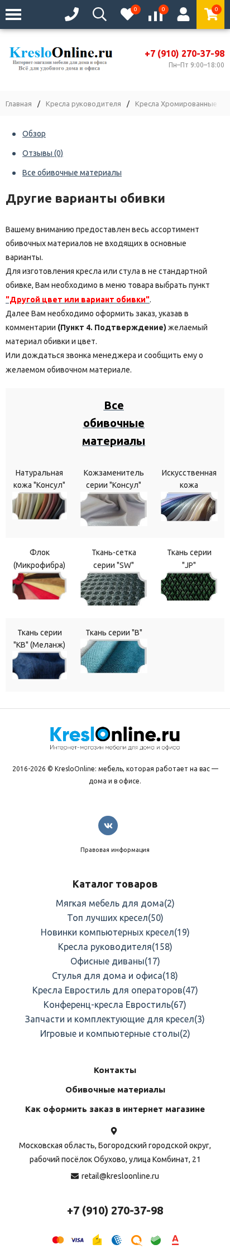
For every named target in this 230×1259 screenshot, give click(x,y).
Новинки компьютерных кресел (115, 932)
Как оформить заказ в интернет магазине (115, 1109)
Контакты (115, 1070)
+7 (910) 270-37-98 (184, 53)
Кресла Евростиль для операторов (115, 990)
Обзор (34, 133)
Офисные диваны (115, 961)
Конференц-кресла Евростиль (115, 1005)
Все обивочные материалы (72, 172)
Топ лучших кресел (115, 918)
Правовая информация (115, 849)
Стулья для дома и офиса (115, 976)
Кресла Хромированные (176, 103)
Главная (19, 103)
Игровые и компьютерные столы (115, 1033)
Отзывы (42, 153)
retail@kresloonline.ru (120, 1176)
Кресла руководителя (83, 103)
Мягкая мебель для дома (115, 903)
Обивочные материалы (115, 1089)
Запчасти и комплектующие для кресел (115, 1019)
